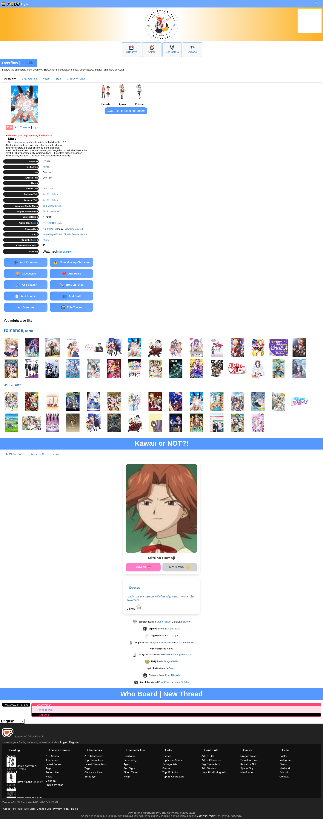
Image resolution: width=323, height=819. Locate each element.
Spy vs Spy (246, 768)
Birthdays (131, 51)
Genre (166, 768)
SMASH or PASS (14, 454)
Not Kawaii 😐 (179, 567)
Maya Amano (24, 781)
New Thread (183, 694)
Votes (46, 78)
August (11, 755)
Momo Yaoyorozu (26, 765)
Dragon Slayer (163, 621)
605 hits (28, 63)
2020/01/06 (48, 229)
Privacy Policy (61, 808)
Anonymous (44, 704)
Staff (58, 78)
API (14, 808)
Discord (283, 764)
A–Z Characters (93, 755)
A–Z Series (52, 755)
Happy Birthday (183, 654)
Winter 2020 (12, 385)
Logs (35, 127)
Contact (284, 776)
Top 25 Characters (173, 776)
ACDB (13, 3)
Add (34, 223)
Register (74, 742)
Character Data (76, 78)
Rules (74, 808)
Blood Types (131, 772)
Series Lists (52, 772)
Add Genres (209, 768)
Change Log (44, 808)
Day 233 (11, 787)
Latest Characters (95, 764)
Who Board (139, 694)
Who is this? (46, 709)
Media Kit (284, 768)
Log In (24, 4)
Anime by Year (54, 784)
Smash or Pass (249, 760)
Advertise (284, 772)
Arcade (192, 51)
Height (127, 776)
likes (131, 608)
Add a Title (208, 755)
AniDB (46, 240)
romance (49, 223)
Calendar (51, 780)
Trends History (79, 234)
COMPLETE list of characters (126, 110)
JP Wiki (67, 234)
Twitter (283, 755)
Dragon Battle (173, 628)
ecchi (59, 223)
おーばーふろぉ (50, 194)
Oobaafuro (48, 188)
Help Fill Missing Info (214, 772)
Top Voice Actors (172, 760)
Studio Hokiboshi (51, 211)
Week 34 (12, 771)
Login (63, 742)
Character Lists (93, 772)
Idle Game (246, 772)
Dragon (175, 635)
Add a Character (211, 760)
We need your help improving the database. (30, 135)
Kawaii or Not (38, 454)
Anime (152, 51)
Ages (127, 764)
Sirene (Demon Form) (29, 797)
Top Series (52, 760)
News (49, 776)
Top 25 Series (170, 772)
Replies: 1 (43, 714)
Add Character (22, 127)
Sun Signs (130, 768)
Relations (129, 755)
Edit (9, 127)
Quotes (134, 587)
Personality (130, 760)
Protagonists (169, 764)
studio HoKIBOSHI (52, 206)
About (6, 808)
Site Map (29, 808)
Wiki (20, 808)
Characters (172, 51)
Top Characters (93, 760)
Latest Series (53, 764)
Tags (48, 768)
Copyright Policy (206, 815)
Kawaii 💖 (143, 567)
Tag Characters (211, 764)
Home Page (49, 234)
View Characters (73, 229)
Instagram (285, 760)
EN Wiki (59, 234)
